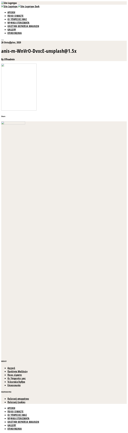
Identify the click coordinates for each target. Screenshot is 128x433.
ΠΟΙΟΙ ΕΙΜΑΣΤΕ (15, 16)
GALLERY (11, 29)
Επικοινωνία (14, 385)
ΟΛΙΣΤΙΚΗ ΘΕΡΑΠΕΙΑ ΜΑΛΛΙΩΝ (23, 26)
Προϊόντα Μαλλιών (17, 371)
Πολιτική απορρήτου (18, 398)
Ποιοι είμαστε (14, 375)
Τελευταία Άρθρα (16, 382)
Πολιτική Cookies (16, 402)
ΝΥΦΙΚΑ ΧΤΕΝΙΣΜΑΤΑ (18, 22)
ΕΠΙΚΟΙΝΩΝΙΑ (14, 33)
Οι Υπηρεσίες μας (16, 378)
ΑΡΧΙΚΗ (11, 12)
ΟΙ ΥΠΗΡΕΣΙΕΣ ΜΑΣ (17, 19)
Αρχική (11, 368)
